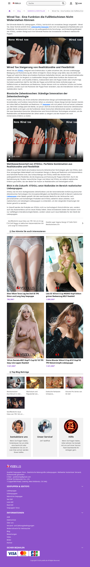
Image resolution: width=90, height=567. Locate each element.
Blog (19, 11)
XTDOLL (21, 70)
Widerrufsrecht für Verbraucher (18, 528)
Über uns (10, 523)
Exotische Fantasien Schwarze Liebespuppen (53, 393)
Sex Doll (10, 499)
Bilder (9, 540)
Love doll (10, 502)
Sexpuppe (46, 104)
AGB (8, 517)
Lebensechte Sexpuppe (40, 27)
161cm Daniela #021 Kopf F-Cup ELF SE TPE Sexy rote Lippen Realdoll (25, 361)
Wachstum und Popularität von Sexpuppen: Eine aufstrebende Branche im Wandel (34, 393)
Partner (9, 543)
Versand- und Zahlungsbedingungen (20, 526)
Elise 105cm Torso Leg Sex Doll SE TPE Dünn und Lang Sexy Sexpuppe (23, 294)
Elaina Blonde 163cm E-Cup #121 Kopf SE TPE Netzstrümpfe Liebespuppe (63, 361)
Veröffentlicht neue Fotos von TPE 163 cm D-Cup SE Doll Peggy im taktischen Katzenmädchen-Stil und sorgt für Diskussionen (26, 223)
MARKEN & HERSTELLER (36, 11)
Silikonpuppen (12, 493)
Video (9, 537)
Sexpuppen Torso (13, 508)
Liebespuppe (11, 196)
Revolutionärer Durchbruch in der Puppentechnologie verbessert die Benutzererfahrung (14, 393)
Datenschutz (11, 520)
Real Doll (10, 505)
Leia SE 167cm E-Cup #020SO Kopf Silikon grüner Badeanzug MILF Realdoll (63, 294)
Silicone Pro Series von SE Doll (73, 393)
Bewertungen (12, 534)
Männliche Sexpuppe (14, 496)
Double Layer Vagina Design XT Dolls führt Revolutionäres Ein (61, 223)
